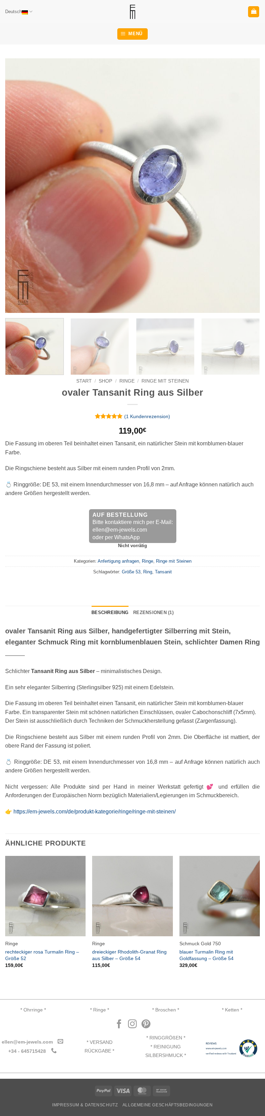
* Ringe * (99, 1010)
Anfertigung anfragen (118, 561)
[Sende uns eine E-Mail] (60, 1041)
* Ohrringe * (33, 1010)
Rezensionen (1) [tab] (153, 612)
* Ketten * (232, 1010)
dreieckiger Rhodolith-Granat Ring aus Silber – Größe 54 (129, 955)
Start (84, 381)
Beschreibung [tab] (109, 612)
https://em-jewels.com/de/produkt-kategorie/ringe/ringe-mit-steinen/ (94, 811)
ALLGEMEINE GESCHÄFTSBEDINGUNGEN (167, 1105)
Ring (147, 571)
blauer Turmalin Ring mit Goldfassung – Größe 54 (206, 955)
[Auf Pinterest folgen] (145, 1024)
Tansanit (163, 571)
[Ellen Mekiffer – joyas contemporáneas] (132, 12)
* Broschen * (165, 1010)
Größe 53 (131, 571)
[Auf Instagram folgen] (132, 1024)
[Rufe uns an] (53, 1051)
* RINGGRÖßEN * (165, 1037)
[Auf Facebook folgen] (119, 1024)
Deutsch (13, 11)
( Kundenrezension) (147, 416)
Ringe (127, 381)
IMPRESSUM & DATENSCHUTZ (85, 1105)
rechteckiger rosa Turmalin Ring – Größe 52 (42, 955)
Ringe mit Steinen (165, 381)
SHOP (105, 381)
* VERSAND (99, 1042)
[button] (253, 12)
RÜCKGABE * (99, 1051)
